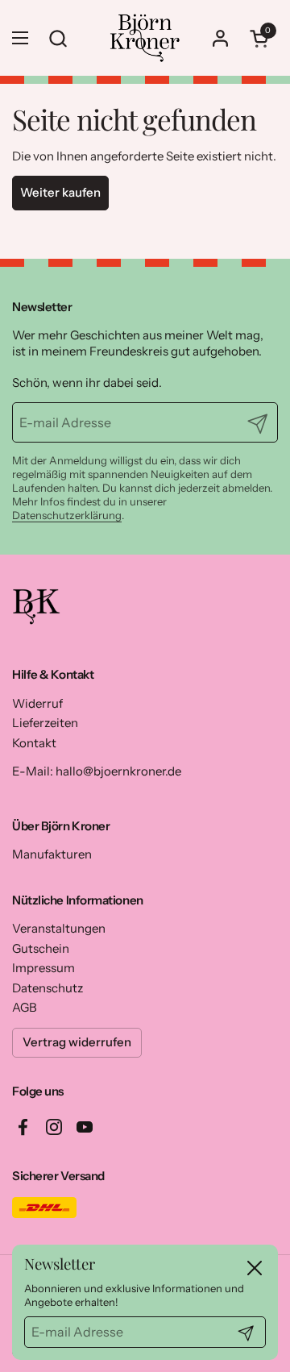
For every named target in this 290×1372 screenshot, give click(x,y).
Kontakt (34, 742)
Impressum (43, 967)
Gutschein (40, 948)
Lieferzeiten (45, 722)
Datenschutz (47, 988)
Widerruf (37, 703)
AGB (24, 1007)
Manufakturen (52, 854)
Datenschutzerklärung (67, 515)
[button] (262, 38)
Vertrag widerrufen (77, 1042)
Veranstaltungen (59, 928)
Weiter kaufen (60, 192)
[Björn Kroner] (145, 38)
